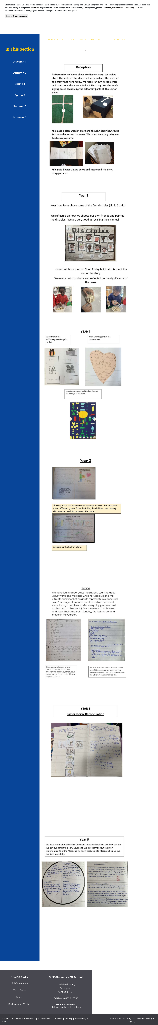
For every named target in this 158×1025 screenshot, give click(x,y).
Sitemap (68, 1019)
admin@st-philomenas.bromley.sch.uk (66, 1006)
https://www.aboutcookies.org (120, 7)
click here (35, 7)
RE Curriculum (100, 39)
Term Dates (19, 990)
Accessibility (81, 1019)
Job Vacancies (20, 983)
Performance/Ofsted (19, 1004)
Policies (20, 997)
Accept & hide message (16, 16)
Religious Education (73, 39)
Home (51, 39)
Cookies (58, 1019)
